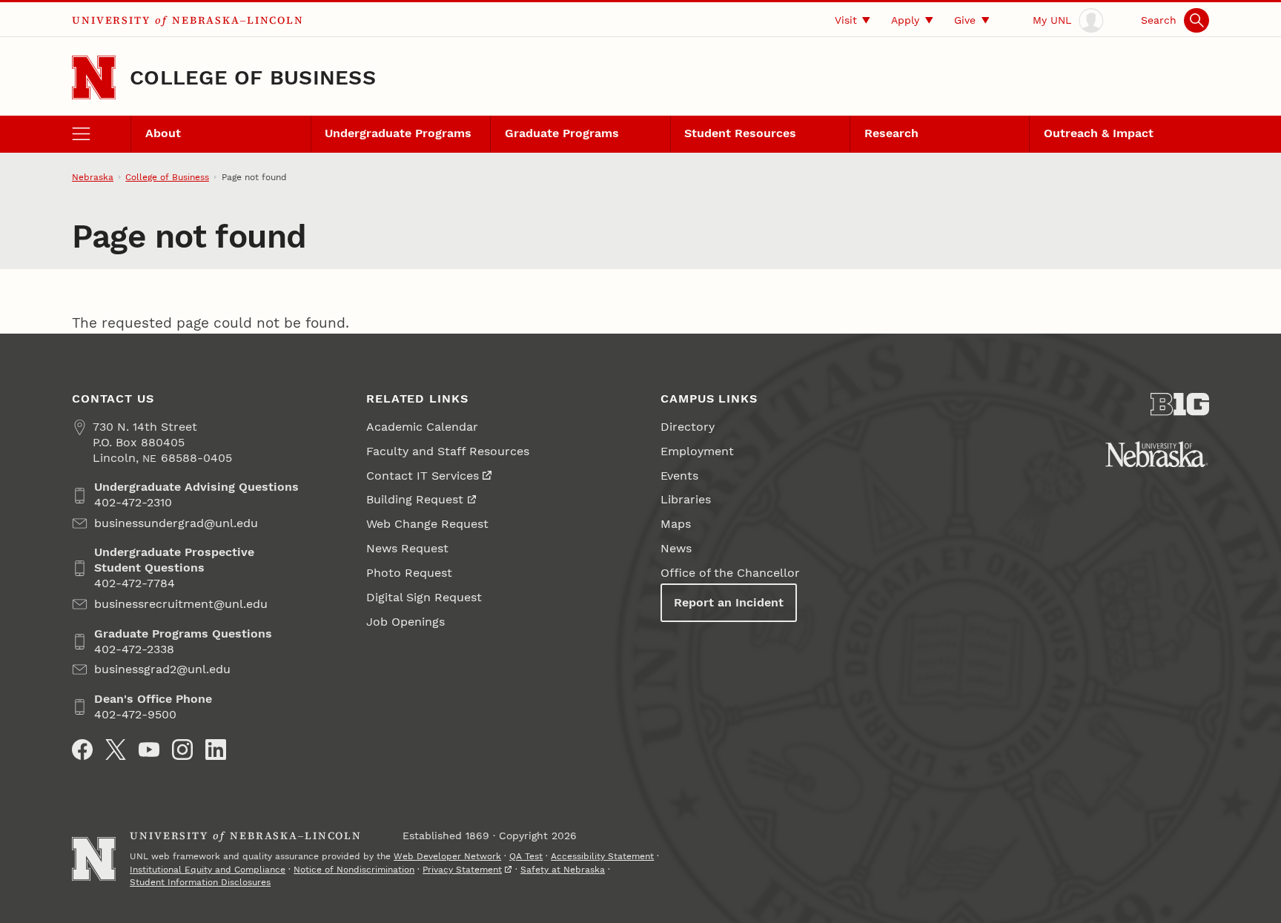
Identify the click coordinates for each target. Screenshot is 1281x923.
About (163, 133)
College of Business (253, 77)
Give (965, 20)
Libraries (686, 499)
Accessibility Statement (602, 856)
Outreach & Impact (1098, 133)
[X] (115, 749)
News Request (407, 548)
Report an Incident (729, 602)
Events (679, 476)
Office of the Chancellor (730, 573)
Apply (905, 20)
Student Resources (740, 133)
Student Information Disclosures (200, 882)
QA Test (526, 856)
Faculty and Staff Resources (447, 451)
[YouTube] (149, 749)
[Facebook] (82, 749)
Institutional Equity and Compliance (207, 869)
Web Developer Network (447, 856)
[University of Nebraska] (1157, 454)
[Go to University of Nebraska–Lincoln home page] (94, 77)
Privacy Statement (462, 869)
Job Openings (405, 622)
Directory (688, 427)
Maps (676, 524)
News (676, 548)
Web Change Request (427, 524)
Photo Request (409, 573)
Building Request (414, 499)
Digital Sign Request (424, 597)
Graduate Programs (562, 133)
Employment (697, 451)
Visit (846, 20)
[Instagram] (182, 749)
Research (891, 133)
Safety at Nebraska (562, 869)
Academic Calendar (422, 427)
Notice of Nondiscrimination (354, 869)
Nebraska (92, 177)
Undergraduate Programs (398, 133)
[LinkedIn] (215, 749)
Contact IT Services (422, 476)
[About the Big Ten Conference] (1180, 404)
